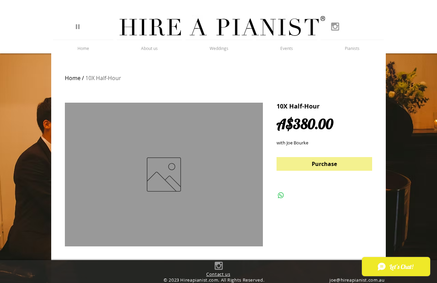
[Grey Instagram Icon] (335, 26)
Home (73, 78)
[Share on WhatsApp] (281, 195)
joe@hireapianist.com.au (356, 280)
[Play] (78, 26)
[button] (352, 45)
